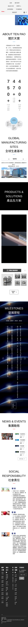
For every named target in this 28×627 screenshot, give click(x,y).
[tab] (14, 159)
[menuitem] (10, 2)
